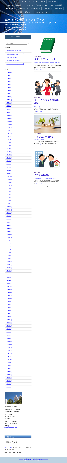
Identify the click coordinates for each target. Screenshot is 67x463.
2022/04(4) (9, 231)
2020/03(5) (9, 307)
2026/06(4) (9, 78)
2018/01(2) (9, 387)
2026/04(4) (9, 84)
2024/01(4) (9, 167)
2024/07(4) (9, 148)
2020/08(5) (9, 292)
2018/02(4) (9, 384)
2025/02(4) (9, 127)
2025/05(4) (9, 118)
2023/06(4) (9, 188)
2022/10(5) (9, 213)
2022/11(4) (9, 210)
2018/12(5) (9, 353)
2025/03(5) (9, 124)
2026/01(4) (9, 93)
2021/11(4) (9, 246)
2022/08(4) (9, 219)
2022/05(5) (9, 228)
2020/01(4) (9, 313)
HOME (21, 459)
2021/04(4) (9, 268)
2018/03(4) (9, 381)
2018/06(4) (9, 371)
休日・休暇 (41, 62)
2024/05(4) (9, 155)
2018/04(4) (9, 378)
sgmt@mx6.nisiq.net (11, 427)
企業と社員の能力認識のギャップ (15, 54)
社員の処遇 (36, 139)
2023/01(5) (9, 203)
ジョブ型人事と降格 (44, 137)
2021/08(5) (9, 255)
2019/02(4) (9, 347)
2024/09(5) (9, 142)
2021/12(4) (9, 243)
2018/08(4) (9, 365)
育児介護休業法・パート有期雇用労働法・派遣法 (44, 178)
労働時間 (36, 62)
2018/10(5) (9, 359)
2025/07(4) (9, 112)
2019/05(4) (9, 338)
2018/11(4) (9, 356)
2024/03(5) (9, 161)
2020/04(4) (9, 304)
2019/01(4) (9, 350)
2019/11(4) (9, 320)
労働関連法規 (37, 106)
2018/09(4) (9, 362)
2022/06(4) (9, 225)
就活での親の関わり (12, 57)
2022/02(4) (9, 237)
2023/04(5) (9, 194)
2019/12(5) (9, 316)
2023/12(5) (9, 170)
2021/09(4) (9, 252)
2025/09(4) (9, 106)
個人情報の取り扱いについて (40, 459)
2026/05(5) (9, 81)
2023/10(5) (9, 176)
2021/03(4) (9, 271)
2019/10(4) (9, 323)
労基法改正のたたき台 (45, 59)
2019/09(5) (9, 326)
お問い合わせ (27, 459)
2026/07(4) (9, 75)
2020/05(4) (9, 301)
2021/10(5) (9, 249)
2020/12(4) (9, 280)
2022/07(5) (9, 222)
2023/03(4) (9, 197)
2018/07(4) (9, 368)
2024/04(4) (9, 158)
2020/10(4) (9, 286)
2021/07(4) (9, 258)
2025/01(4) (9, 130)
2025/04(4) (9, 121)
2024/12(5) (9, 133)
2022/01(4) (9, 240)
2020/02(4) (9, 310)
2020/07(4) (9, 295)
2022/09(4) (9, 216)
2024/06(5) (9, 152)
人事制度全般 (43, 139)
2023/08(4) (9, 182)
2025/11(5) (9, 100)
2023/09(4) (9, 179)
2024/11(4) (9, 136)
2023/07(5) (9, 185)
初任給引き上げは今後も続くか (14, 60)
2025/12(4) (9, 96)
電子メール (8, 447)
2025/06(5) (9, 115)
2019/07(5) (9, 332)
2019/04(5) (9, 341)
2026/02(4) (9, 90)
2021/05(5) (9, 264)
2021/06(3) (9, 261)
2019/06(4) (9, 335)
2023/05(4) (9, 191)
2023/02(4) (9, 200)
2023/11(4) (9, 173)
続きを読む (39, 69)
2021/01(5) (9, 277)
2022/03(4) (9, 234)
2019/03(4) (9, 344)
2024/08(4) (9, 145)
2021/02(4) (9, 274)
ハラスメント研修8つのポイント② (15, 64)
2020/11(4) (9, 283)
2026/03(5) (9, 87)
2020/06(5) (9, 298)
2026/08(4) (9, 72)
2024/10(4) (9, 139)
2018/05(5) (9, 375)
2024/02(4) (9, 164)
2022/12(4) (9, 207)
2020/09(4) (9, 289)
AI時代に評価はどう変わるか (14, 50)
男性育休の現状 (41, 175)
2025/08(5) (9, 109)
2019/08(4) (9, 329)
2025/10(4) (9, 103)
